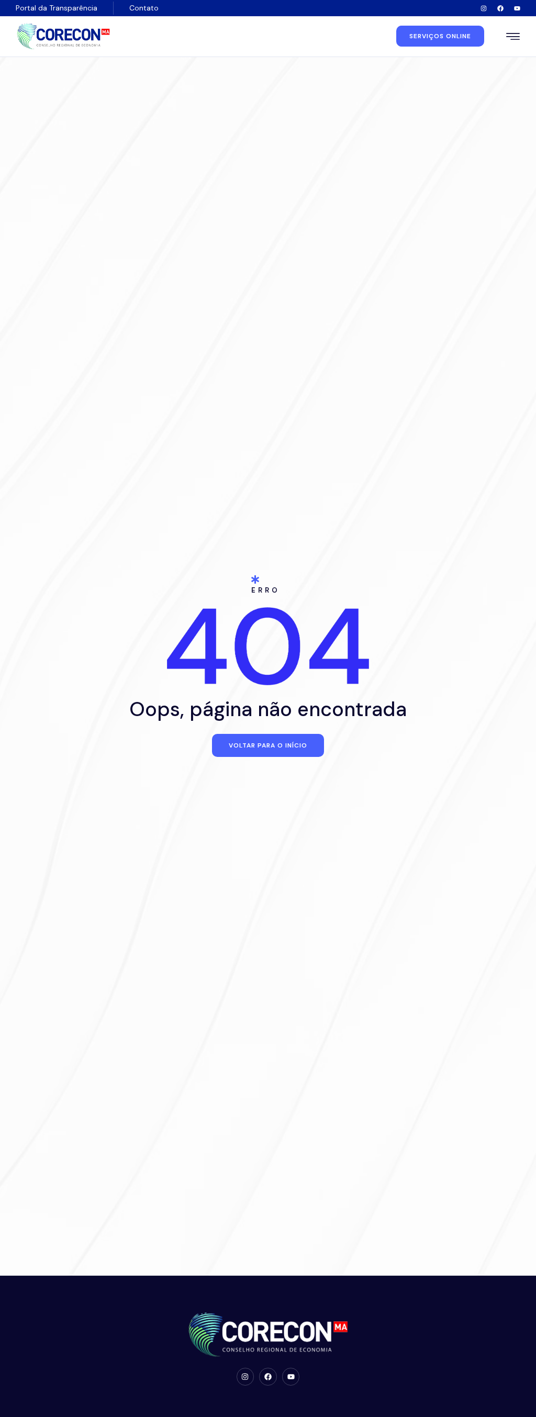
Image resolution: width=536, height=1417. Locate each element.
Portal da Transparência (56, 8)
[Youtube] (517, 8)
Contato (144, 8)
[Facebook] (500, 8)
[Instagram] (484, 8)
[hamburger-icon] (513, 37)
